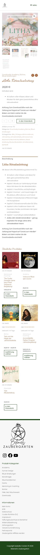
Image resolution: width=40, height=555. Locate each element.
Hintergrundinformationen (24, 134)
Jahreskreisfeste (15, 137)
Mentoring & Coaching (10, 486)
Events (4, 483)
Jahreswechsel (27, 137)
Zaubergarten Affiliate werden (13, 533)
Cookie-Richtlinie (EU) (10, 514)
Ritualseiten (18, 142)
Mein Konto (6, 506)
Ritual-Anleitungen (9, 76)
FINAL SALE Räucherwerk (10, 492)
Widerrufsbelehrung (9, 523)
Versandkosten (10, 327)
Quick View (10, 270)
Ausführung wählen (9, 353)
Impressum (6, 517)
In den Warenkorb (26, 121)
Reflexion (22, 140)
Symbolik (5, 145)
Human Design (7, 471)
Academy (15, 75)
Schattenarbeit (28, 142)
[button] (34, 16)
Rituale (11, 142)
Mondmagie (6, 477)
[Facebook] (10, 455)
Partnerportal (7, 531)
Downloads (6, 75)
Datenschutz (7, 512)
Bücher (22, 75)
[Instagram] (4, 455)
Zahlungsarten (7, 525)
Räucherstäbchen (9, 480)
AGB (3, 509)
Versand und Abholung (11, 528)
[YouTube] (15, 455)
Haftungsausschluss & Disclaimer (14, 520)
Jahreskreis (6, 137)
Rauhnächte (14, 140)
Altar (13, 134)
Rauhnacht (6, 140)
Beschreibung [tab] (7, 159)
